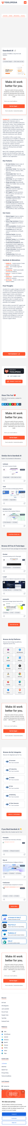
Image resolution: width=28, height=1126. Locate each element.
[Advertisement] (14, 33)
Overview (5, 15)
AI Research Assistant (14, 850)
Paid (4, 59)
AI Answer (5, 896)
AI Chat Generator (7, 522)
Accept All (14, 1114)
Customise (14, 1118)
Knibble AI (8, 263)
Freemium (22, 469)
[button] (25, 2)
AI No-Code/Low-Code (18, 61)
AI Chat (11, 612)
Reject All (14, 1122)
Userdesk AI (6, 119)
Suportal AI (9, 276)
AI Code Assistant (7, 567)
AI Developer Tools (17, 590)
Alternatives (16, 15)
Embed (10, 15)
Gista (7, 266)
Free (23, 559)
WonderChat (9, 270)
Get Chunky (9, 280)
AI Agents (5, 873)
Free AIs (23, 15)
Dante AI (8, 273)
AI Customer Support (7, 61)
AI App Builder (6, 477)
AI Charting (18, 873)
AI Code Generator (16, 567)
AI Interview (5, 850)
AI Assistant (5, 612)
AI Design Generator (7, 590)
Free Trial (22, 492)
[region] (14, 1112)
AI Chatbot (5, 499)
